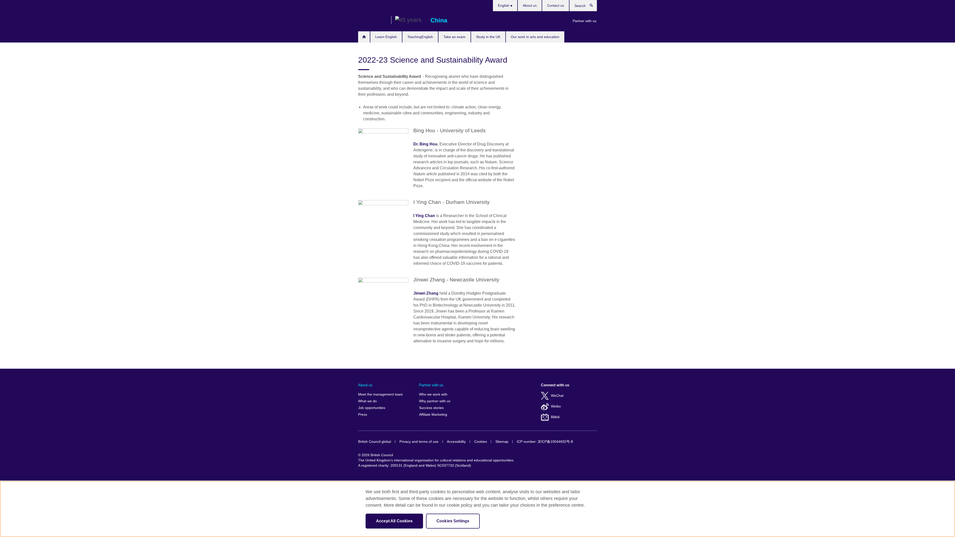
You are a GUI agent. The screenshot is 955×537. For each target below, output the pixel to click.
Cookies (480, 442)
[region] (477, 509)
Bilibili (555, 417)
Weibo (556, 406)
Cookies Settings (453, 521)
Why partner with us (434, 401)
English (504, 5)
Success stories (431, 408)
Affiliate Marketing (433, 414)
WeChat (557, 396)
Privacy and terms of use (418, 442)
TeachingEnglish (420, 37)
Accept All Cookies (394, 521)
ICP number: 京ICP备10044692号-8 (545, 442)
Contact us (555, 5)
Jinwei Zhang (425, 293)
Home (364, 37)
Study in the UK (488, 37)
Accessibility (456, 442)
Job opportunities (371, 408)
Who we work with (433, 394)
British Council (372, 20)
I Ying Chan (424, 216)
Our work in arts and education (535, 37)
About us (530, 5)
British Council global (374, 442)
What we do (367, 401)
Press (362, 414)
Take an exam (454, 37)
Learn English (386, 37)
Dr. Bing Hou (425, 144)
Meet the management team (380, 394)
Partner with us (584, 21)
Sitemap (501, 442)
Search (594, 6)
